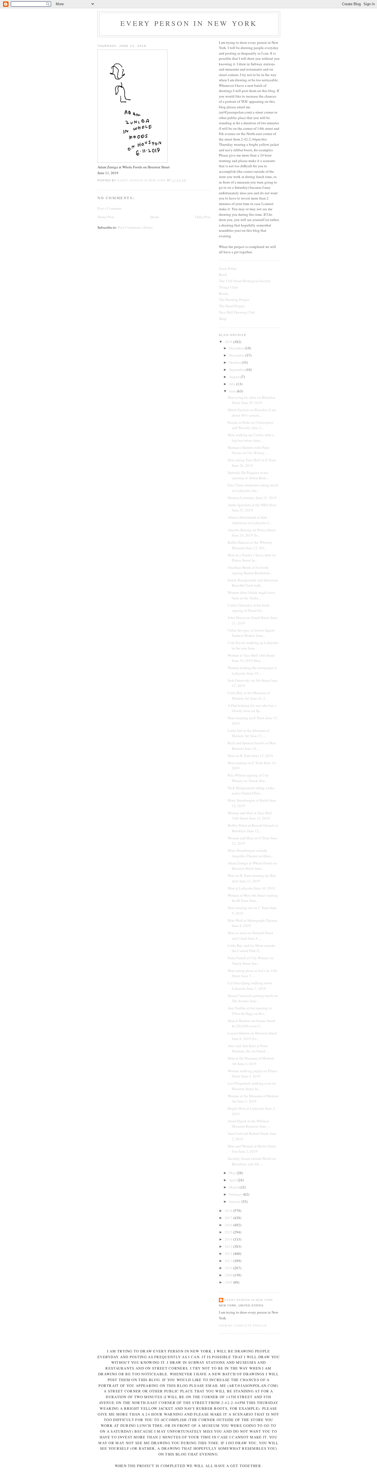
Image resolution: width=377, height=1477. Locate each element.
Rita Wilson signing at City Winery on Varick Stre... (248, 778)
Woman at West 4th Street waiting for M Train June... (253, 898)
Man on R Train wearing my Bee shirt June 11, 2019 (252, 878)
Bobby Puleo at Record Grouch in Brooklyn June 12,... (253, 828)
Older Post (203, 216)
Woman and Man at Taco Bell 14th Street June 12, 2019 (250, 815)
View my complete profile (243, 1325)
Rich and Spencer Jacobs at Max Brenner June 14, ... (252, 745)
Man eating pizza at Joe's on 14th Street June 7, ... (252, 973)
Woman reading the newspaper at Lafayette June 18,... (252, 670)
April (233, 1179)
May (233, 1172)
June (233, 391)
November (237, 355)
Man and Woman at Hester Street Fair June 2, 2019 (252, 1149)
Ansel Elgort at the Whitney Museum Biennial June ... (249, 1123)
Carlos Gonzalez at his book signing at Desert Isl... (249, 608)
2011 (229, 1260)
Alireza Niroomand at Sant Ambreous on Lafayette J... (249, 520)
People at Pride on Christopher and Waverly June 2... (250, 425)
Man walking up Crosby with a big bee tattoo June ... (251, 437)
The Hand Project (232, 305)
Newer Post (105, 216)
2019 (229, 341)
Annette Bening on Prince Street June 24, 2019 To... (252, 532)
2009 (229, 1275)
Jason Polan (228, 268)
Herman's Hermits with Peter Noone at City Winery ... (248, 450)
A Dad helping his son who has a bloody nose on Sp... (252, 708)
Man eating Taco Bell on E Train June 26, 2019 (252, 462)
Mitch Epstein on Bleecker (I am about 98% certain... (252, 412)
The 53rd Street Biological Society (245, 280)
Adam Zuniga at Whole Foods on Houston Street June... (252, 866)
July (232, 383)
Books (224, 293)
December (237, 348)
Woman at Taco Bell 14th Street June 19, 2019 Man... (251, 658)
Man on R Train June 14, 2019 (250, 755)
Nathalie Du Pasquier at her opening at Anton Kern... (248, 475)
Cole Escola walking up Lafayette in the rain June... (253, 645)
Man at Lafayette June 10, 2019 (251, 888)
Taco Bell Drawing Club (237, 312)
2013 (229, 1246)
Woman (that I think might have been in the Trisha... (251, 595)
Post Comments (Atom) (135, 227)
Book (223, 274)
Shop (223, 318)
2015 (229, 1232)
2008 (229, 1282)
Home (154, 216)
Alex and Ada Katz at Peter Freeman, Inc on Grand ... (248, 1048)
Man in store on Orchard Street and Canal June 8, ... (250, 935)
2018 (229, 1210)
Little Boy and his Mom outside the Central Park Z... (251, 948)
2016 (229, 1224)
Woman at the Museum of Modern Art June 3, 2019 (253, 1098)
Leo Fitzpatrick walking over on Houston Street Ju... (252, 1086)
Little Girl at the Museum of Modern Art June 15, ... (248, 733)
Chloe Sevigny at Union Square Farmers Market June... (251, 633)
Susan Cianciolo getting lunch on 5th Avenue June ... (253, 998)
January (235, 1201)
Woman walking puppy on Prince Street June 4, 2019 (252, 1073)
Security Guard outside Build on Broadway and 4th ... (252, 1161)
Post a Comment (109, 208)
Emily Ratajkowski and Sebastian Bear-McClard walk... (253, 583)
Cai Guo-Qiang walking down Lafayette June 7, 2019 (250, 985)
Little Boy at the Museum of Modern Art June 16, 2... (249, 695)
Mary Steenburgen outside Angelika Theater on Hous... (251, 853)
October (235, 362)
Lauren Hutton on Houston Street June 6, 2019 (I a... (252, 1036)
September (237, 369)
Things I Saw (228, 287)
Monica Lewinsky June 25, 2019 (252, 497)
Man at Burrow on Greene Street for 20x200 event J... (251, 1023)
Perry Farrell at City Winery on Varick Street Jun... (251, 960)
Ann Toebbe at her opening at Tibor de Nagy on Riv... (250, 1011)
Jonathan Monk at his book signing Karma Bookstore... (250, 570)
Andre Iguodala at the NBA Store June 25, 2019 (252, 507)
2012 (229, 1253)
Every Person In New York (188, 23)
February (236, 1194)
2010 (229, 1267)
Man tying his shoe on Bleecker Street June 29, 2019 (251, 400)
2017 (229, 1217)
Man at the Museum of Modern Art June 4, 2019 (251, 1061)
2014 (229, 1239)
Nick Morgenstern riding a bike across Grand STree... (251, 790)
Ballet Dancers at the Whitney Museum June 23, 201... (250, 545)
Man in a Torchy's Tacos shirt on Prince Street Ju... (252, 557)
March (234, 1187)
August (235, 376)
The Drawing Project (234, 299)
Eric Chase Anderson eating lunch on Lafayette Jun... (253, 488)
